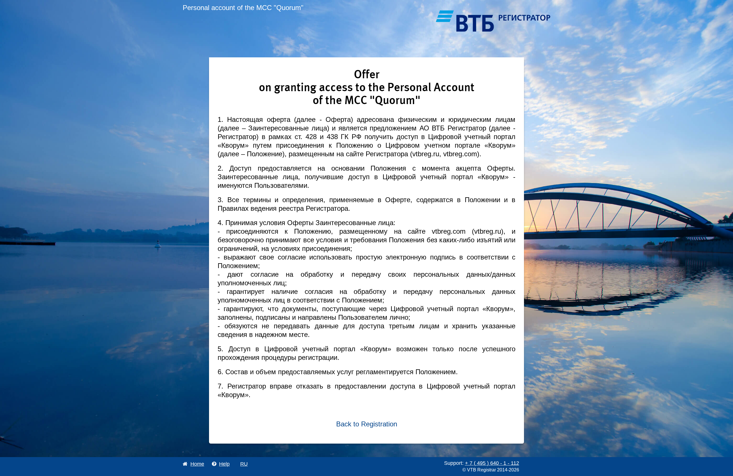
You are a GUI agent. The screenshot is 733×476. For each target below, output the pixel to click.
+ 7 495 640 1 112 (492, 463)
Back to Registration (366, 424)
